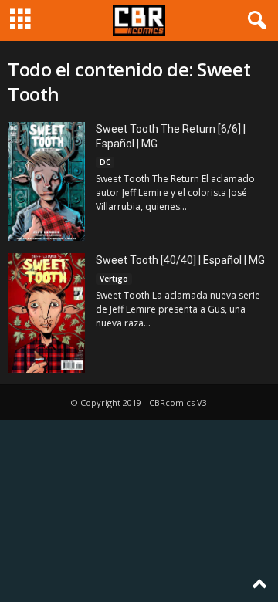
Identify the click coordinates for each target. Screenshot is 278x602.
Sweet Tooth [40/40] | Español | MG (180, 260)
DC (105, 162)
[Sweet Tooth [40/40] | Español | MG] (46, 313)
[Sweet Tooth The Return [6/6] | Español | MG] (46, 181)
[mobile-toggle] (20, 20)
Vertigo (114, 278)
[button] (254, 21)
